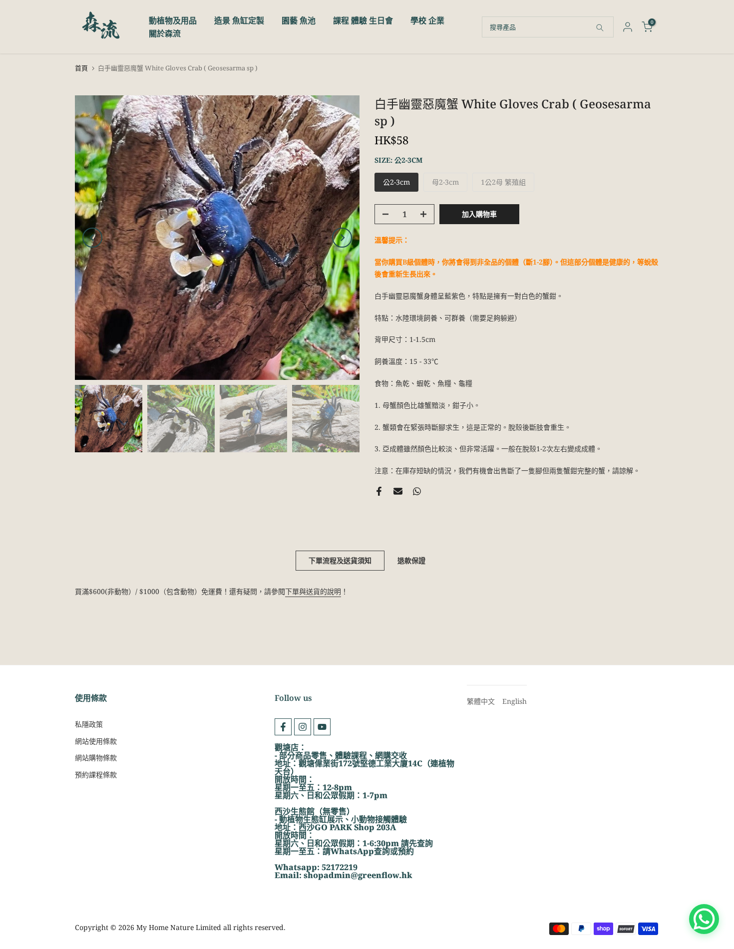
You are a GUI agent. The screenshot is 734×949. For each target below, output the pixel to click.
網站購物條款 (96, 757)
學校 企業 (427, 20)
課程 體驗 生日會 (363, 20)
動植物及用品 (173, 20)
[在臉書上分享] (378, 491)
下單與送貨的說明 (313, 591)
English (514, 701)
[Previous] (92, 238)
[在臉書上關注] (283, 726)
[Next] (342, 238)
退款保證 (411, 560)
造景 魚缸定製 (239, 20)
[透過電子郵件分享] (397, 491)
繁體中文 (481, 701)
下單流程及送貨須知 (340, 560)
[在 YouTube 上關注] (322, 726)
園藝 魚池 (299, 20)
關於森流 (165, 33)
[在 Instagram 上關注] (302, 726)
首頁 (81, 68)
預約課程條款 (96, 774)
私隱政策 (89, 724)
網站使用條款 (96, 741)
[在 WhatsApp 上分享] (416, 491)
